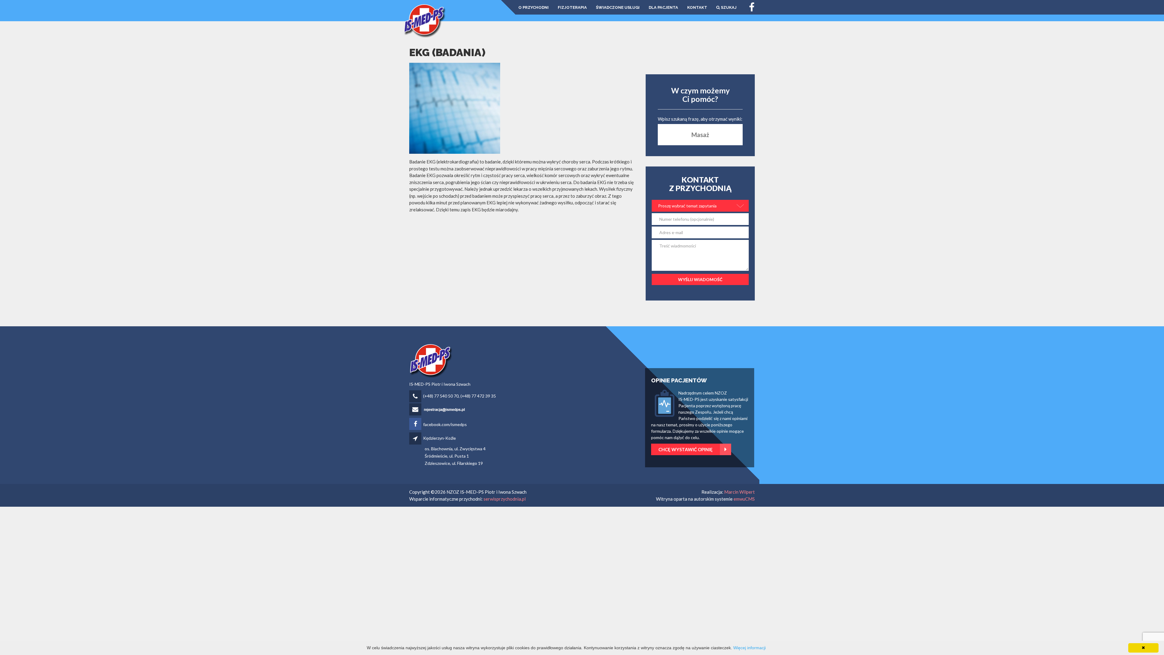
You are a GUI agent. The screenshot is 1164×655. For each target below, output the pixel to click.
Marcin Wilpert (739, 492)
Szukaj (728, 7)
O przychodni (533, 7)
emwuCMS (744, 499)
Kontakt (697, 7)
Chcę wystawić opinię (685, 449)
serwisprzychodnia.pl (504, 499)
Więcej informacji (749, 647)
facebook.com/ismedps (445, 424)
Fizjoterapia (572, 7)
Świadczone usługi (618, 7)
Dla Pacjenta (663, 7)
